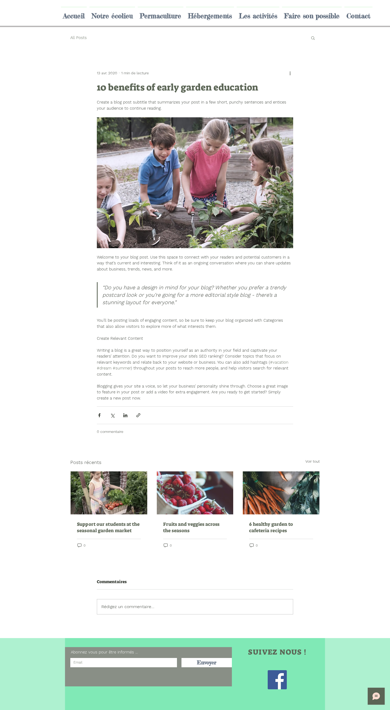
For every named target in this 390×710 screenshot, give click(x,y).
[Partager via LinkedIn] (125, 415)
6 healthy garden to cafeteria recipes (271, 527)
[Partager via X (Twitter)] (112, 415)
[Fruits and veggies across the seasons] (195, 492)
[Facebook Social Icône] (277, 679)
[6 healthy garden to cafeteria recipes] (281, 492)
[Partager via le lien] (138, 415)
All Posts (78, 37)
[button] (312, 38)
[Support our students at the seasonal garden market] (109, 492)
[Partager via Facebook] (99, 415)
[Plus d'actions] (290, 73)
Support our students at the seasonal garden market (108, 527)
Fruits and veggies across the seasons (191, 527)
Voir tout (312, 461)
